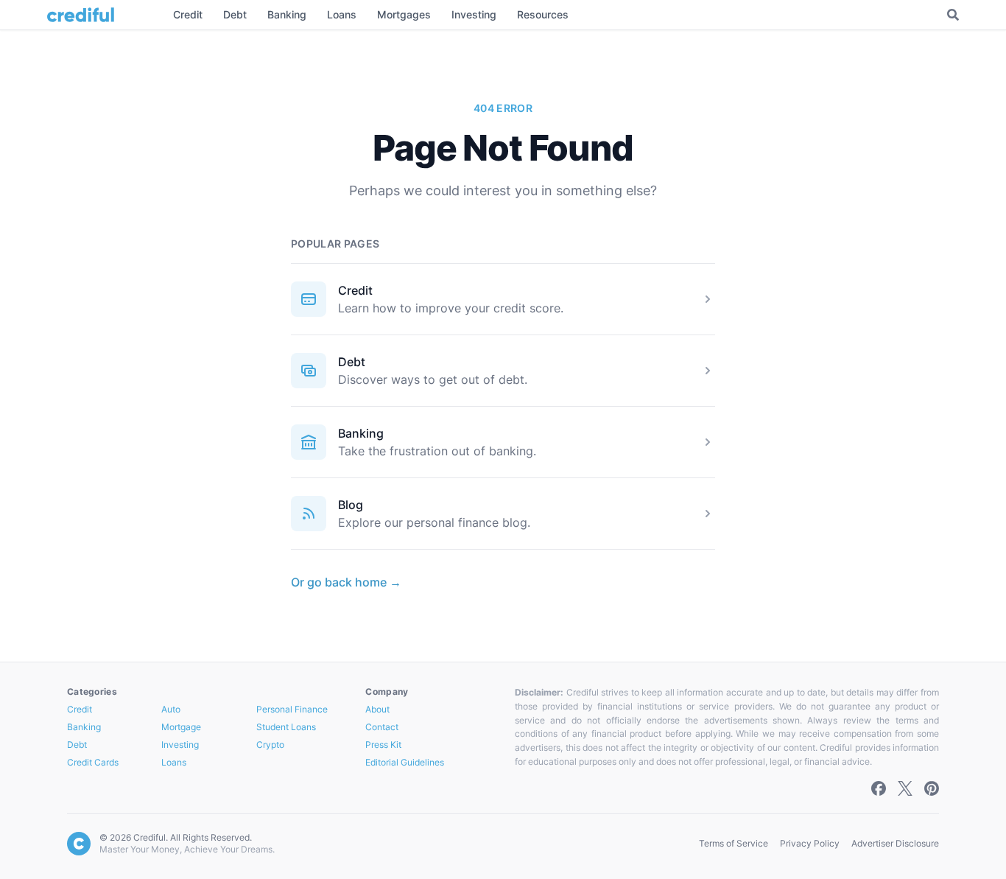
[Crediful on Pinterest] (931, 788)
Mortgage (181, 726)
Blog (350, 504)
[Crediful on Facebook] (878, 788)
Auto (170, 709)
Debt (351, 361)
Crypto (270, 744)
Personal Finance (292, 709)
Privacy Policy (810, 843)
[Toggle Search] (953, 15)
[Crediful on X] (905, 788)
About (377, 709)
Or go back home (346, 582)
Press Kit (383, 744)
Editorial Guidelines (404, 762)
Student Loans (286, 726)
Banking (361, 433)
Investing (180, 744)
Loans (173, 762)
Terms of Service (733, 843)
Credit (355, 290)
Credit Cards (93, 762)
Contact (381, 726)
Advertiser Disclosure (895, 843)
